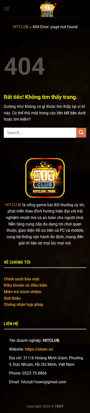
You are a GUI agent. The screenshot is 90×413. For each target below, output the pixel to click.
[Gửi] (81, 133)
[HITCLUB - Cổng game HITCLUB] (48, 8)
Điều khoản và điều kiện (25, 285)
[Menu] (7, 8)
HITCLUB (20, 26)
